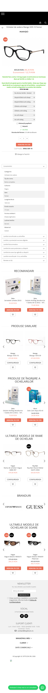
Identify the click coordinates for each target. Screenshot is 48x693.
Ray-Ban (35, 466)
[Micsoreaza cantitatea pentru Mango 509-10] (20, 138)
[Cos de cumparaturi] (40, 23)
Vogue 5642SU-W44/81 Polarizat (35, 558)
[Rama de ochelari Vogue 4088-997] (13, 454)
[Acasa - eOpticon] (24, 18)
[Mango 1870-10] (13, 341)
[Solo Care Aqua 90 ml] (35, 396)
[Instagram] (26, 616)
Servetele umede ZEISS (12, 300)
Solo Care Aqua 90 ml (35, 411)
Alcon (35, 409)
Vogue (13, 466)
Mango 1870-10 (13, 355)
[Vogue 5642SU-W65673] (13, 542)
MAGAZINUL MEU (23, 638)
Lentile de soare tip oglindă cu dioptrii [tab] (15, 252)
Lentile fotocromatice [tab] (10, 244)
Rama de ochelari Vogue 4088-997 (13, 469)
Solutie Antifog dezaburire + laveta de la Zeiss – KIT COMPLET (35, 301)
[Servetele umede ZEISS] (13, 286)
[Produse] (3, 14)
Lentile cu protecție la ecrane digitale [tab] (15, 240)
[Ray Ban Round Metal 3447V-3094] (35, 454)
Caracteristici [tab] (7, 166)
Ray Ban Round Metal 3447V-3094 (35, 469)
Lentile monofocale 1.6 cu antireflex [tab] (15, 256)
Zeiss (13, 298)
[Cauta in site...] (45, 23)
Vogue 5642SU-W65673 (12, 557)
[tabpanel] (24, 51)
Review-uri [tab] (7, 260)
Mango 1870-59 (35, 355)
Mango (12, 353)
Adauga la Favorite (23, 154)
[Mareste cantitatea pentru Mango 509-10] (27, 138)
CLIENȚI (23, 643)
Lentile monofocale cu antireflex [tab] (14, 236)
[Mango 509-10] (24, 51)
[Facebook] (22, 616)
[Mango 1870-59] (35, 341)
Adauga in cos (24, 145)
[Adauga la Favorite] (12, 314)
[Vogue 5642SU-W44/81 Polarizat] (35, 542)
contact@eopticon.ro (25, 631)
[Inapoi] (1, 27)
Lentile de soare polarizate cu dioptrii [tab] (15, 248)
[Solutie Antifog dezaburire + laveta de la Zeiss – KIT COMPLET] (35, 286)
